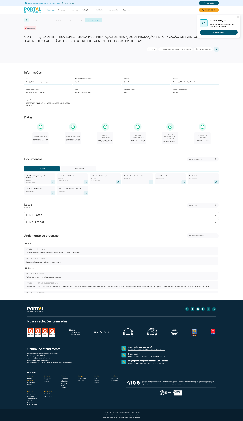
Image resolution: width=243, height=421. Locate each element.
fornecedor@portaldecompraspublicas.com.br (146, 349)
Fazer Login (47, 394)
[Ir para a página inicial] (35, 312)
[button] (62, 3)
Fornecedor (75, 10)
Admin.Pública (31, 382)
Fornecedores (79, 168)
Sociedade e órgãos (47, 378)
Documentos (114, 380)
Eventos (96, 380)
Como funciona (82, 378)
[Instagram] (187, 309)
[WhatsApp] (214, 309)
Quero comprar (82, 380)
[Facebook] (192, 309)
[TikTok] (208, 309)
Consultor (63, 387)
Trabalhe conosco (32, 398)
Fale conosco (114, 378)
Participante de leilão (65, 384)
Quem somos (30, 396)
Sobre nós (126, 10)
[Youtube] (198, 309)
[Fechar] (238, 17)
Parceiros (46, 381)
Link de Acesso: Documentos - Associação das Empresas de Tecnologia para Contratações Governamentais (172, 384)
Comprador (62, 10)
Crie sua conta (48, 396)
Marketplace (86, 10)
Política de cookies (32, 404)
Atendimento (113, 10)
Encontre (29, 378)
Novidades (99, 10)
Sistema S (30, 387)
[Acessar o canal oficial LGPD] (171, 393)
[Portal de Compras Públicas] (32, 10)
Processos (51, 10)
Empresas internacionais (64, 381)
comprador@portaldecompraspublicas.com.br (146, 356)
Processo (42, 168)
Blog (95, 378)
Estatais (29, 384)
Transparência (31, 394)
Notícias (96, 382)
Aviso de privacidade (30, 401)
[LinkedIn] (203, 309)
